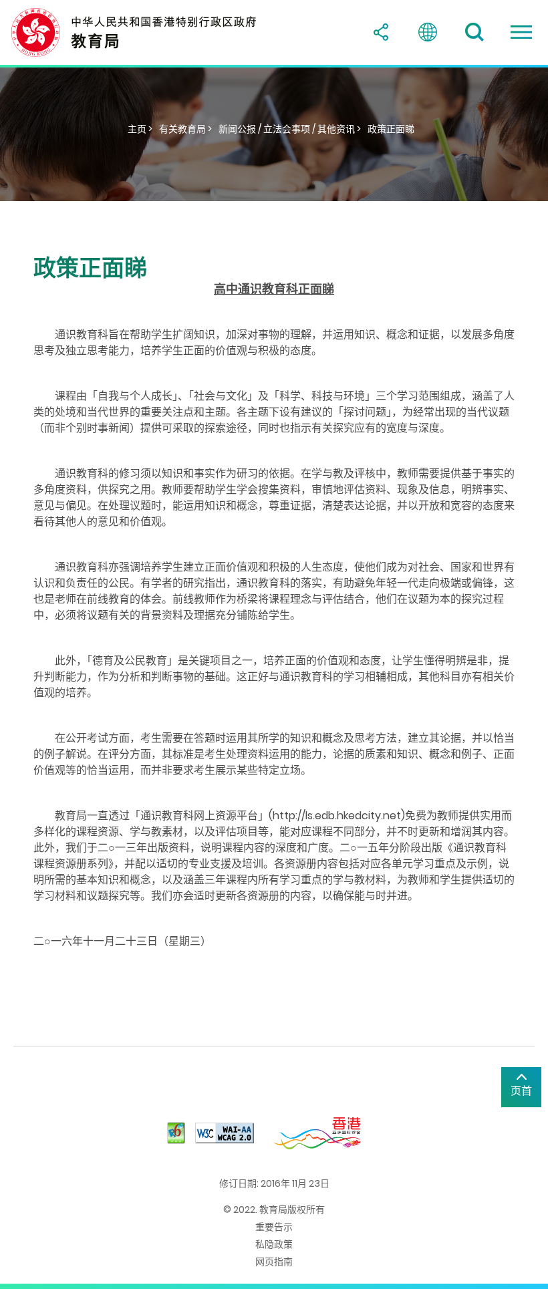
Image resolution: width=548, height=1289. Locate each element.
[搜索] (474, 32)
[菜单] (521, 32)
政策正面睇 (391, 129)
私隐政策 (274, 1244)
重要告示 (274, 1227)
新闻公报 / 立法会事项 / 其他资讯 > (290, 129)
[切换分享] (381, 32)
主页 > (140, 129)
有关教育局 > (185, 129)
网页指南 (274, 1261)
